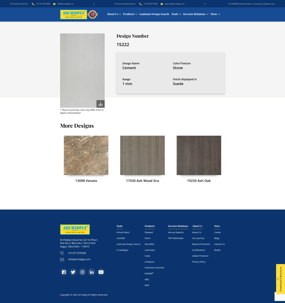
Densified (149, 244)
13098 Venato (86, 180)
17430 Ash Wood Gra (142, 180)
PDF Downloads (175, 238)
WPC (147, 279)
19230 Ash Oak (199, 180)
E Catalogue (122, 250)
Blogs (217, 238)
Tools (174, 14)
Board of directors (201, 244)
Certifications (198, 250)
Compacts (150, 261)
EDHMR (149, 273)
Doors (148, 238)
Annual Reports (176, 232)
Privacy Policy (198, 261)
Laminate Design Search (154, 14)
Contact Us (219, 244)
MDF (147, 285)
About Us (112, 14)
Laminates (150, 250)
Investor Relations (194, 14)
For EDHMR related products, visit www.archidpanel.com (251, 4)
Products (128, 14)
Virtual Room (123, 232)
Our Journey (198, 238)
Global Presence (200, 255)
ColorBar (121, 238)
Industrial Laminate (154, 267)
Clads (147, 255)
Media (217, 250)
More (213, 14)
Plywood (149, 232)
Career (217, 232)
